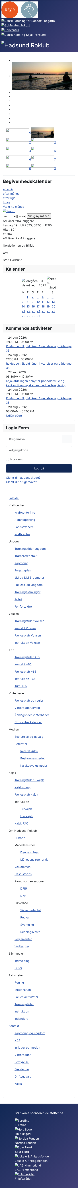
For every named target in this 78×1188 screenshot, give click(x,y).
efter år (8, 189)
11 (43, 302)
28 (23, 316)
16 (33, 306)
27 (53, 311)
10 (38, 302)
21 (23, 311)
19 (48, 306)
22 (28, 311)
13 (53, 302)
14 (23, 306)
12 (48, 302)
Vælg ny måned (13, 206)
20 (53, 306)
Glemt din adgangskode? (23, 477)
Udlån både (14, 415)
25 (43, 311)
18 (43, 306)
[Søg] (9, 211)
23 (33, 311)
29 (28, 316)
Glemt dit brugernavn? (21, 482)
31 (38, 316)
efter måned (11, 193)
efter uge (9, 198)
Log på (39, 468)
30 (33, 316)
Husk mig (16, 459)
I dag (6, 202)
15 (28, 306)
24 (38, 311)
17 (38, 306)
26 (48, 311)
